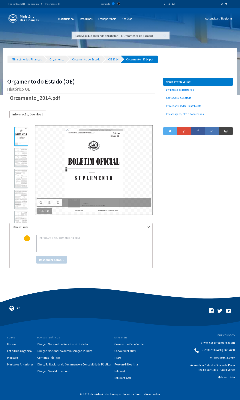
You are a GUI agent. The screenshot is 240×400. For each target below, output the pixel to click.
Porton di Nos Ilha (126, 364)
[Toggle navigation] (45, 19)
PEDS (117, 357)
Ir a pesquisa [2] (35, 3)
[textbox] (87, 243)
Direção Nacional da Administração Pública (64, 351)
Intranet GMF (123, 378)
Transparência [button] (107, 19)
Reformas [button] (86, 19)
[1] (21, 136)
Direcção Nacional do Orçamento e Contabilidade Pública (74, 364)
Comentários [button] (20, 227)
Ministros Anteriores (20, 364)
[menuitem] (198, 82)
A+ (174, 4)
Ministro (12, 357)
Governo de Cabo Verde (129, 344)
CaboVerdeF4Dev (125, 351)
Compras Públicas (48, 357)
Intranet (119, 371)
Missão (11, 344)
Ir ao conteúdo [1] (16, 3)
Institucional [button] (66, 19)
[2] (21, 157)
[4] (21, 199)
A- (165, 4)
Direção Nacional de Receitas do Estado (62, 344)
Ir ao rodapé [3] (52, 3)
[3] (21, 178)
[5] (21, 220)
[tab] (81, 227)
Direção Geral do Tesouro (53, 371)
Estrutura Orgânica (19, 351)
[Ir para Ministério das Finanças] (24, 18)
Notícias (127, 19)
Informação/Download (27, 114)
